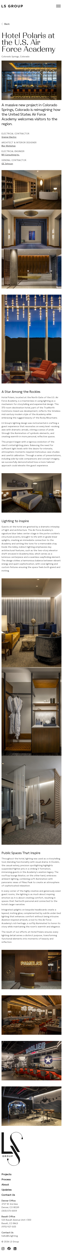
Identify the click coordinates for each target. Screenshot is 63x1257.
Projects (6, 1174)
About (5, 1184)
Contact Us (8, 1194)
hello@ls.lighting (10, 1236)
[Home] (12, 6)
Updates (7, 1189)
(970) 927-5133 (9, 1226)
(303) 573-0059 (9, 1211)
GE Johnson (7, 164)
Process (6, 1179)
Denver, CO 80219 (10, 1207)
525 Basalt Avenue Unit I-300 (16, 1220)
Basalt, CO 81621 (10, 1223)
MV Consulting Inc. (11, 155)
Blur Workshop (9, 146)
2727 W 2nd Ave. (10, 1204)
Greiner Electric (9, 137)
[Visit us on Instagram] (3, 1249)
